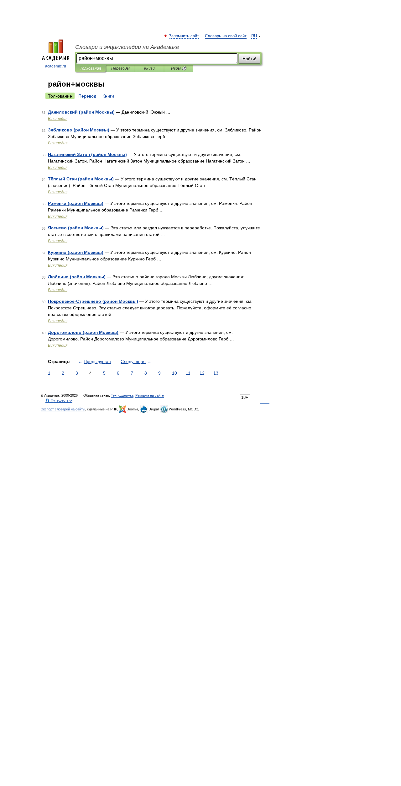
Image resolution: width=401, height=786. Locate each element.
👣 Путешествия (58, 400)
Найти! (249, 58)
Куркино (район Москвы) (75, 252)
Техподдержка (122, 395)
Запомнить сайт (184, 36)
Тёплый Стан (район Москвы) (81, 178)
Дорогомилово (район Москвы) (83, 332)
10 (174, 373)
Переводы (120, 68)
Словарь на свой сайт (226, 36)
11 (188, 373)
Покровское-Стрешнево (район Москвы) (93, 301)
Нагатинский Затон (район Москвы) (87, 154)
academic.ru (55, 66)
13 (215, 373)
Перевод (87, 96)
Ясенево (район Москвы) (76, 227)
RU (254, 36)
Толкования (90, 68)
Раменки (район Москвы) (75, 203)
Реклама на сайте (149, 395)
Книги (149, 68)
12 (202, 373)
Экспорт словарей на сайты (63, 409)
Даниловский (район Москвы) (81, 112)
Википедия (57, 118)
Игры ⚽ (178, 68)
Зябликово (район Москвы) (78, 129)
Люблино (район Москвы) (77, 276)
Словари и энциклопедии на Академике (127, 47)
